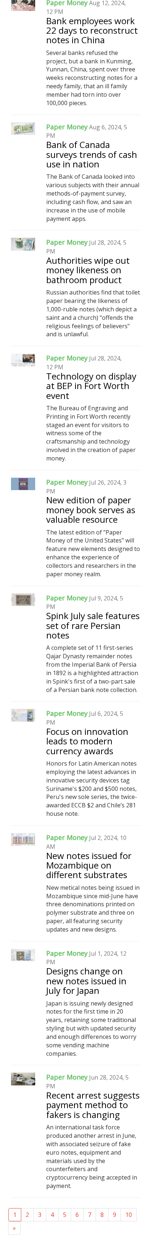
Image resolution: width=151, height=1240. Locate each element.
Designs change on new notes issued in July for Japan (86, 980)
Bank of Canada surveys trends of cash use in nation (91, 154)
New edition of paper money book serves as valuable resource (90, 509)
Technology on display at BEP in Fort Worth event (91, 385)
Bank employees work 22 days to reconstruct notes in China (92, 30)
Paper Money (67, 126)
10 (128, 1215)
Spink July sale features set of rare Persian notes (93, 625)
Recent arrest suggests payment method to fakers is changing (93, 1105)
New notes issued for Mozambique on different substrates (89, 865)
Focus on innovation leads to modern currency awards (87, 741)
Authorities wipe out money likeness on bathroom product (88, 270)
